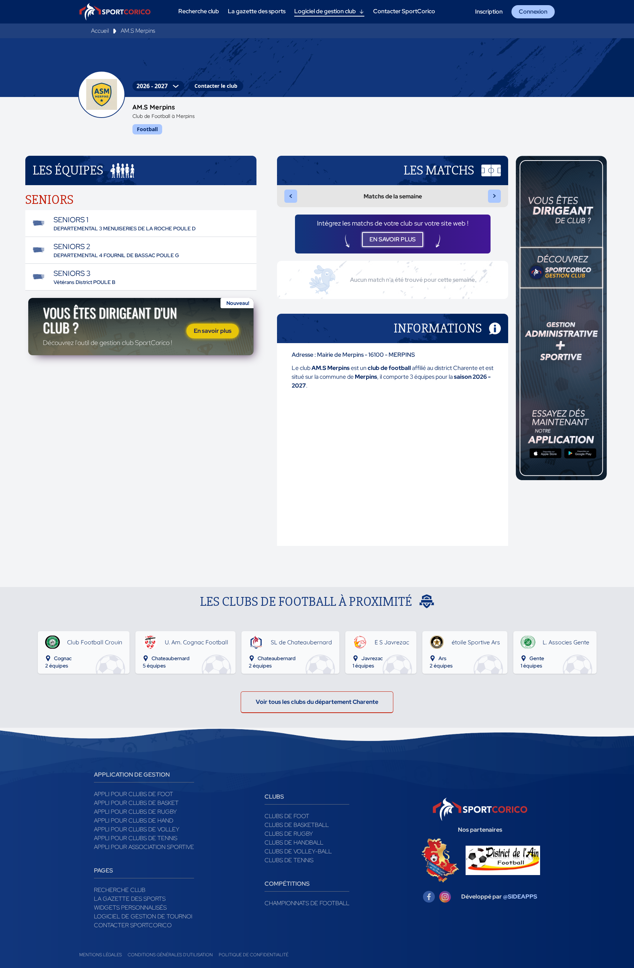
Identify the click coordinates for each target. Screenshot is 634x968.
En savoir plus (213, 331)
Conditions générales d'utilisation (170, 955)
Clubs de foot (287, 816)
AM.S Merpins (138, 31)
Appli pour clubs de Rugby (135, 812)
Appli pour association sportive (144, 847)
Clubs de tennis (289, 860)
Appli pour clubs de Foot (133, 794)
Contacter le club (215, 85)
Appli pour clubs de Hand (133, 820)
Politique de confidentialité (253, 955)
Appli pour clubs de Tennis (135, 838)
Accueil (100, 31)
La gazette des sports (129, 899)
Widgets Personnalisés (130, 907)
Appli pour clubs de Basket (136, 803)
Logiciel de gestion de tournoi (143, 916)
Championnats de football (307, 903)
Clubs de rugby (289, 834)
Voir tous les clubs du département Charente (317, 702)
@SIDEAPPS (520, 896)
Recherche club (119, 890)
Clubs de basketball (297, 825)
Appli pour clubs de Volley (136, 829)
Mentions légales (100, 955)
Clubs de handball (294, 842)
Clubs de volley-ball (298, 851)
